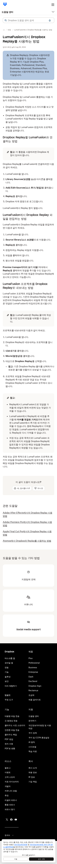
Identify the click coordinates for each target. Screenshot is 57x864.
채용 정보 (32, 772)
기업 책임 (32, 781)
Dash (30, 676)
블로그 (8, 768)
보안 (7, 681)
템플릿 (8, 695)
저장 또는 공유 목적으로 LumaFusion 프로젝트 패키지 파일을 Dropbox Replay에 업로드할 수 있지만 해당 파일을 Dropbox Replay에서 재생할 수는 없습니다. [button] (28, 461)
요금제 (31, 695)
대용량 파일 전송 (12, 716)
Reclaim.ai (33, 690)
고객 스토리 (10, 777)
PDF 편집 (9, 739)
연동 (7, 667)
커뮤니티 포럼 (11, 791)
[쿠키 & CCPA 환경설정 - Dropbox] (28, 850)
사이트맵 (32, 747)
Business (32, 667)
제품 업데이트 (34, 699)
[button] (5, 20)
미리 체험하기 (11, 686)
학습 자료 (32, 751)
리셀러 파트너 (11, 800)
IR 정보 (31, 777)
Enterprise (33, 672)
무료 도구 (9, 699)
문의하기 (32, 720)
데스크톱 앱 (10, 658)
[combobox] (28, 20)
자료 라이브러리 (12, 781)
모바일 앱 (9, 663)
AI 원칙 (31, 742)
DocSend (32, 681)
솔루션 (8, 676)
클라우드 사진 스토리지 (15, 725)
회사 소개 (32, 768)
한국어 (7, 835)
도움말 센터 (7, 12)
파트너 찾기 (10, 809)
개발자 (8, 786)
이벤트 (8, 772)
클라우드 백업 (11, 734)
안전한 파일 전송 (12, 730)
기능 (7, 672)
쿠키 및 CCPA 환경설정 (38, 737)
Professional (34, 663)
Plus (30, 658)
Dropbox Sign (34, 686)
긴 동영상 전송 (11, 720)
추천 (7, 795)
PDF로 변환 (10, 748)
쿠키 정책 (32, 733)
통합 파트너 (10, 805)
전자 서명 (9, 744)
